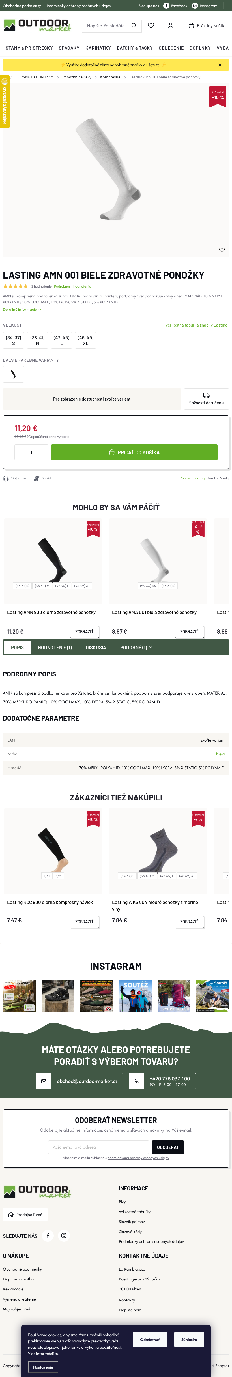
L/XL (47, 875)
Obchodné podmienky (22, 5)
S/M (58, 875)
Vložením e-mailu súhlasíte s (116, 1157)
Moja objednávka (18, 1309)
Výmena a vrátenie (19, 1299)
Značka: (192, 478)
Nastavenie (43, 1367)
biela (220, 754)
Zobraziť (84, 631)
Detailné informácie (20, 309)
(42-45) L (61, 585)
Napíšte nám (130, 1310)
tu (56, 1353)
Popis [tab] (17, 647)
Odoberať (168, 1147)
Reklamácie (13, 1289)
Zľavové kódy (130, 1231)
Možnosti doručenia (206, 402)
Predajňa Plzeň (29, 1214)
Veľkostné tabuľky (135, 1212)
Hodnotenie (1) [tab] (55, 647)
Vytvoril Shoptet (215, 1366)
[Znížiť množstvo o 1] (20, 452)
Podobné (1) (133, 647)
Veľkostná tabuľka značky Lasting (196, 324)
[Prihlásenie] (171, 25)
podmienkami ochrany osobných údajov (138, 1157)
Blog (122, 1202)
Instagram (209, 5)
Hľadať (133, 25)
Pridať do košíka (139, 452)
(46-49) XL (82, 585)
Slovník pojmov (132, 1221)
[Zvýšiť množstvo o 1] (43, 452)
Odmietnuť (150, 1339)
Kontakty (127, 1300)
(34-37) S (22, 585)
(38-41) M (42, 585)
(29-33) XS (148, 585)
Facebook (179, 5)
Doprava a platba (18, 1279)
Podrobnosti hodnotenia (72, 286)
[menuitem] (29, 48)
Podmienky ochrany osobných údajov (79, 5)
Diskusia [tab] (96, 647)
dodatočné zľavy (94, 65)
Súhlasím (189, 1339)
